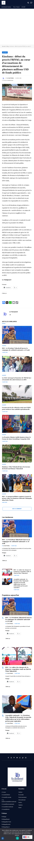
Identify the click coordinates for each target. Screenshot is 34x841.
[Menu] (31, 3)
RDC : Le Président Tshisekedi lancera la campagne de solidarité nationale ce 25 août (16, 349)
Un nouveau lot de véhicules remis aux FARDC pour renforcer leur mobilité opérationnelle (16, 408)
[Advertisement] (17, 27)
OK (17, 838)
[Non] (32, 834)
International (6, 7)
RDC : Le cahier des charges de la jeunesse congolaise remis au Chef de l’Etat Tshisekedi (22, 571)
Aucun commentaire (8, 80)
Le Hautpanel (10, 78)
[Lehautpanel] (3, 2)
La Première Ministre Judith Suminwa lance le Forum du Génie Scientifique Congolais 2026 (16, 438)
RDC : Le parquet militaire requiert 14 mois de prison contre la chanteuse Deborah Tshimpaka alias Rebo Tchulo (17, 498)
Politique (16, 7)
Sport (24, 7)
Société (5, 52)
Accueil (4, 46)
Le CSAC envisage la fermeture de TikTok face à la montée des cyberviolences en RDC (16, 379)
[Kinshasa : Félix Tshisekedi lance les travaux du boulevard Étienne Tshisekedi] (17, 453)
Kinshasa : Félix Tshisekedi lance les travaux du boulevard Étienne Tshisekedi (16, 468)
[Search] (28, 3)
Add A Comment (17, 508)
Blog (8, 46)
